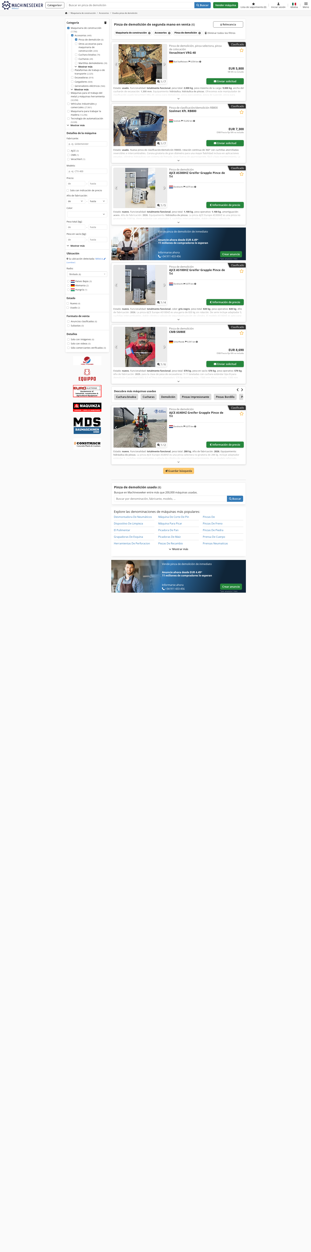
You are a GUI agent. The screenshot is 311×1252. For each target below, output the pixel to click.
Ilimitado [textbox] (75, 274)
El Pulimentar (122, 530)
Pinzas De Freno (213, 523)
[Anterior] (116, 64)
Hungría (81, 289)
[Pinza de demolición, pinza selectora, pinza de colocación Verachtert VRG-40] (140, 64)
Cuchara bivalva (89, 54)
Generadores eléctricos (90, 85)
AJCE (75, 150)
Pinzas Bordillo (225, 397)
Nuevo (75, 303)
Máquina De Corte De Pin (173, 517)
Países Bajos (83, 281)
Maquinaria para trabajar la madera (86, 113)
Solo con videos (81, 343)
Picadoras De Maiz (169, 537)
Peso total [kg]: (74, 221)
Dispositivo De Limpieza (128, 523)
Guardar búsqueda (179, 471)
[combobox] (87, 274)
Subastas (77, 325)
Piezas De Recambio (170, 543)
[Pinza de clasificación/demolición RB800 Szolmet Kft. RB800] (140, 126)
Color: (70, 208)
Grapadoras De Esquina (128, 537)
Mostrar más (180, 549)
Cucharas (86, 58)
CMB (75, 154)
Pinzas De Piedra (213, 530)
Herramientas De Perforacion (132, 543)
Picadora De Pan (168, 530)
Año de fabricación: (77, 195)
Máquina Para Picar (170, 523)
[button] (306, 5)
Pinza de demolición (91, 39)
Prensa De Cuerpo (214, 537)
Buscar (204, 5)
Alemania (82, 285)
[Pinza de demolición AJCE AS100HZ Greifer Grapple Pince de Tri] (140, 285)
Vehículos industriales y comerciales (84, 105)
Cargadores (83, 81)
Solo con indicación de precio (86, 190)
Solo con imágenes (82, 339)
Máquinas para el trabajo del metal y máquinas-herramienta (88, 96)
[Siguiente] (164, 64)
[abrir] (178, 98)
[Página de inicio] (66, 13)
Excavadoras (84, 77)
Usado (75, 307)
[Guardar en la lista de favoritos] (241, 50)
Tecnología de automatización (87, 120)
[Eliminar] (149, 33)
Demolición (168, 397)
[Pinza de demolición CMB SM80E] (140, 347)
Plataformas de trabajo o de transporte (90, 71)
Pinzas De (209, 517)
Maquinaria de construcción (86, 29)
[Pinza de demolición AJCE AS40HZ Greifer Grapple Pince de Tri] (140, 428)
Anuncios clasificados (84, 321)
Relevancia (229, 24)
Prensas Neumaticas (215, 543)
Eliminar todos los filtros (221, 32)
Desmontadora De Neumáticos (133, 517)
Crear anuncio (231, 254)
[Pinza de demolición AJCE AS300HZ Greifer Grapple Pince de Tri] (140, 188)
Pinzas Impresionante (195, 397)
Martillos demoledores (93, 63)
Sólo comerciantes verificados (88, 347)
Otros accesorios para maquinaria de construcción (90, 47)
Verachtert (78, 159)
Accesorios (83, 35)
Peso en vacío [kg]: (76, 233)
